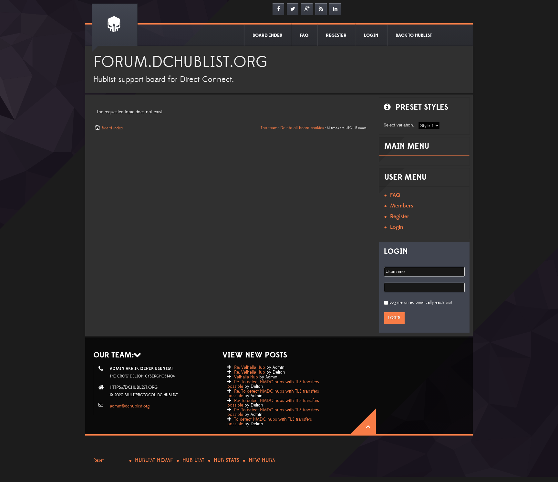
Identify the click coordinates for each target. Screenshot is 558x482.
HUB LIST (193, 460)
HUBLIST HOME (154, 460)
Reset (98, 460)
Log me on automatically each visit (420, 302)
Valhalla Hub (246, 377)
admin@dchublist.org (130, 406)
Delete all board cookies (302, 127)
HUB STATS (226, 460)
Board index (112, 128)
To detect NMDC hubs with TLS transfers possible (269, 422)
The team (269, 127)
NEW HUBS (262, 460)
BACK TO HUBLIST (414, 35)
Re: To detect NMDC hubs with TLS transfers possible (273, 384)
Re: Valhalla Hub (249, 367)
